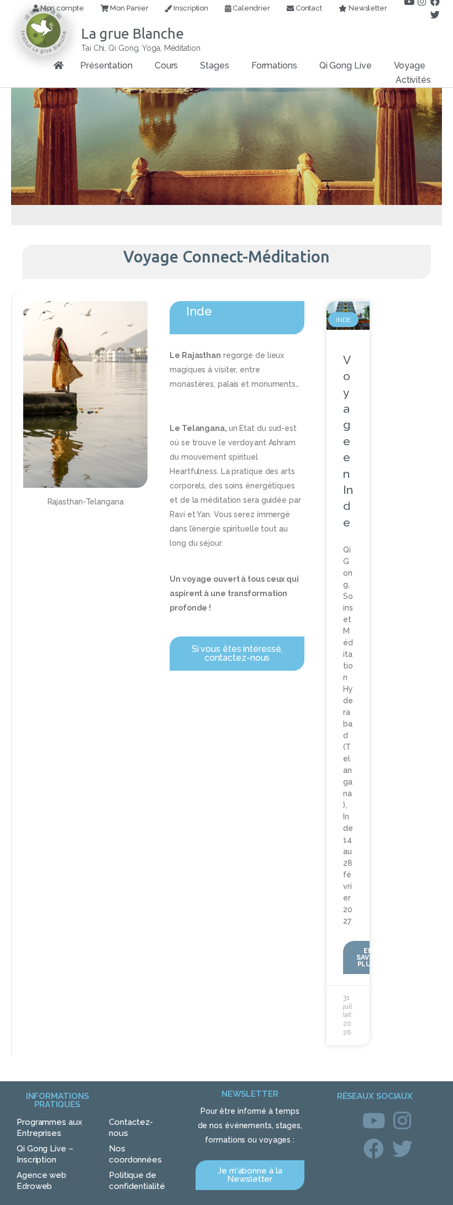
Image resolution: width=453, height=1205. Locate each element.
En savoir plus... (368, 957)
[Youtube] (374, 1120)
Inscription (190, 8)
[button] (237, 653)
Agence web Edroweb (41, 1180)
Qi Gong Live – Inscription (45, 1154)
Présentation (106, 65)
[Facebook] (374, 1149)
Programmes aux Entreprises (49, 1127)
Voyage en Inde (348, 441)
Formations (274, 65)
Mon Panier (129, 8)
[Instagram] (402, 1120)
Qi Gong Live (345, 65)
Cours (166, 65)
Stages (214, 65)
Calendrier (250, 8)
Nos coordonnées (135, 1154)
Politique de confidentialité (137, 1180)
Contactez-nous (131, 1127)
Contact (308, 8)
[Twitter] (435, 15)
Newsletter (367, 8)
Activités (413, 80)
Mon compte (61, 8)
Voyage (409, 65)
